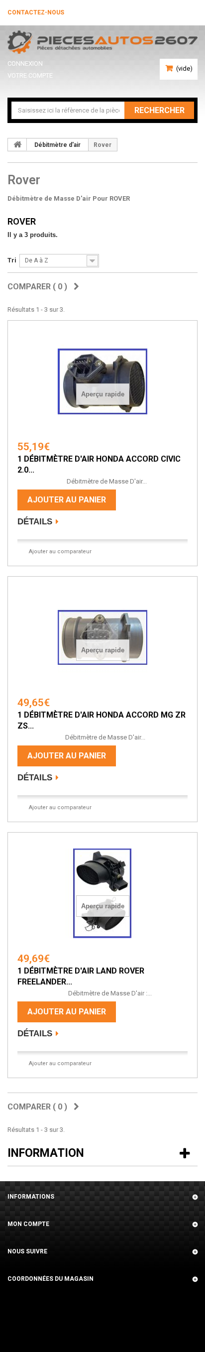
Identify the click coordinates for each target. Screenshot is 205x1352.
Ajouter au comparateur (60, 551)
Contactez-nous (35, 12)
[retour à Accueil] (17, 144)
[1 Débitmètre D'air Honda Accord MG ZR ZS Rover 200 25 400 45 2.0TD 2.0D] (102, 637)
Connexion (25, 63)
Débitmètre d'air (57, 144)
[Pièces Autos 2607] (102, 42)
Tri (11, 260)
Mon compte (28, 1224)
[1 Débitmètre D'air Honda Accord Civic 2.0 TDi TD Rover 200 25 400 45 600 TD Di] (102, 381)
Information (45, 1153)
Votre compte (30, 75)
